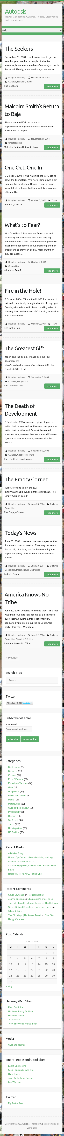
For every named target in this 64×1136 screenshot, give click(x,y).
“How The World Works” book (22, 1023)
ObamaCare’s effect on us (21, 861)
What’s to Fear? (22, 225)
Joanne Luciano (16, 899)
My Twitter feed (15, 1103)
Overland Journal (16, 1045)
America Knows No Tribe (27, 598)
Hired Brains (14, 1074)
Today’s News (20, 533)
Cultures (12, 82)
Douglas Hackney (16, 77)
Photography (14, 812)
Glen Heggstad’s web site (20, 1070)
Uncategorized (15, 143)
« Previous (12, 657)
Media (19, 570)
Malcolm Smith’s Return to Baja (32, 110)
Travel (29, 82)
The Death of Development (21, 410)
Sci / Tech (13, 820)
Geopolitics (13, 266)
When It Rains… (16, 911)
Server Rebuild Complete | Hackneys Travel (29, 907)
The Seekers (19, 49)
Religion (21, 82)
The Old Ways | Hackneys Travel (24, 915)
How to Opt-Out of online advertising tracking (30, 857)
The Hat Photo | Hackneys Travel (24, 903)
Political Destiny (36, 895)
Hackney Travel (16, 1015)
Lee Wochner (14, 1082)
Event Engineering (17, 1066)
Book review (14, 767)
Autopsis (15, 11)
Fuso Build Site (15, 1007)
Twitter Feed (14, 1019)
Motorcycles (14, 803)
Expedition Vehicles (18, 783)
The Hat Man (51, 903)
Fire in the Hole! (23, 291)
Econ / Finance (15, 779)
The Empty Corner (26, 479)
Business (12, 771)
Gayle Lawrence (16, 895)
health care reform (17, 795)
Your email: (12, 724)
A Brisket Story (15, 853)
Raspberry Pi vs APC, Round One (25, 874)
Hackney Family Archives (20, 1011)
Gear (10, 787)
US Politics (35, 570)
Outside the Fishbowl (18, 808)
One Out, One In (23, 167)
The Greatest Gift (24, 348)
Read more (52, 86)
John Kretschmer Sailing (20, 1078)
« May (9, 986)
